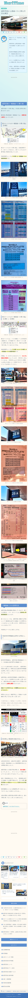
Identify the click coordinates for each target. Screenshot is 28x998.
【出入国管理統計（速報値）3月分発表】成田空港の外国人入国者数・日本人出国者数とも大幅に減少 (14, 926)
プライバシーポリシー (11, 994)
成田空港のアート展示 (9, 968)
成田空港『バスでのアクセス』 (15, 143)
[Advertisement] (14, 88)
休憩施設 (5, 953)
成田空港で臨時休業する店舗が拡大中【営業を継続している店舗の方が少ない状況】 (14, 914)
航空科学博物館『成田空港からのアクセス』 (16, 733)
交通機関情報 (4, 8)
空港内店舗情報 (7, 982)
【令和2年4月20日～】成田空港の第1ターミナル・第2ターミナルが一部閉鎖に (14, 908)
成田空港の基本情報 (8, 975)
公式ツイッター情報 (8, 957)
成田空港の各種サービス (9, 971)
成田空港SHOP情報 (8, 960)
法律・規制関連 (7, 979)
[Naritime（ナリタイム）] (14, 4)
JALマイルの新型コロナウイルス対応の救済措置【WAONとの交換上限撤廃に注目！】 (15, 919)
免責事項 (19, 994)
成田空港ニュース (7, 964)
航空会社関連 (6, 986)
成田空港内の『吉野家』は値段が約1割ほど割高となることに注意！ (14, 932)
